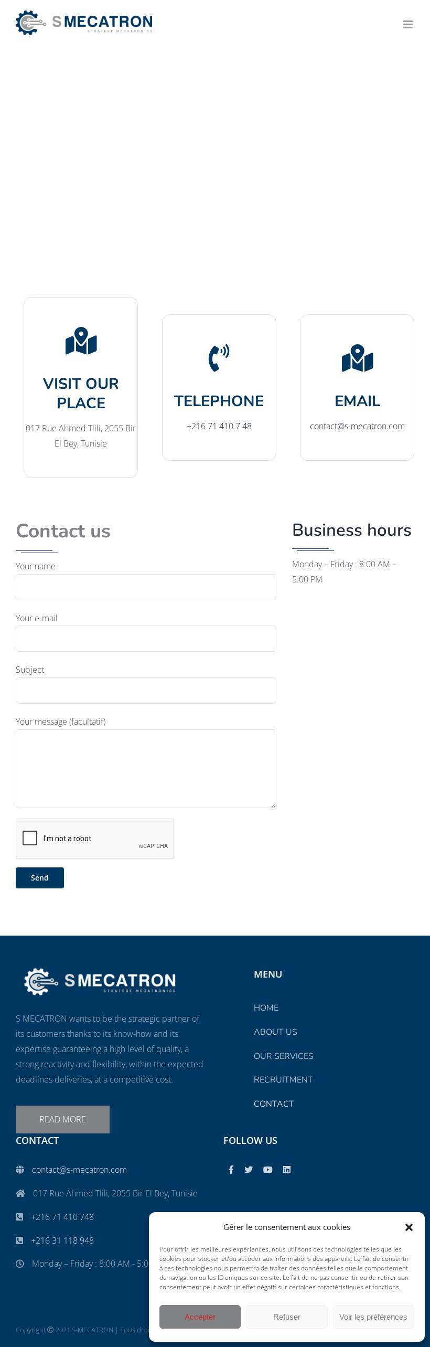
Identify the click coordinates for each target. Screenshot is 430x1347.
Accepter (200, 1316)
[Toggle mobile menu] (408, 24)
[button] (409, 1227)
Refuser (286, 1316)
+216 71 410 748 (62, 1217)
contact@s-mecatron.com (79, 1169)
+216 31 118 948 (62, 1240)
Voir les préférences (373, 1316)
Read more (62, 1119)
